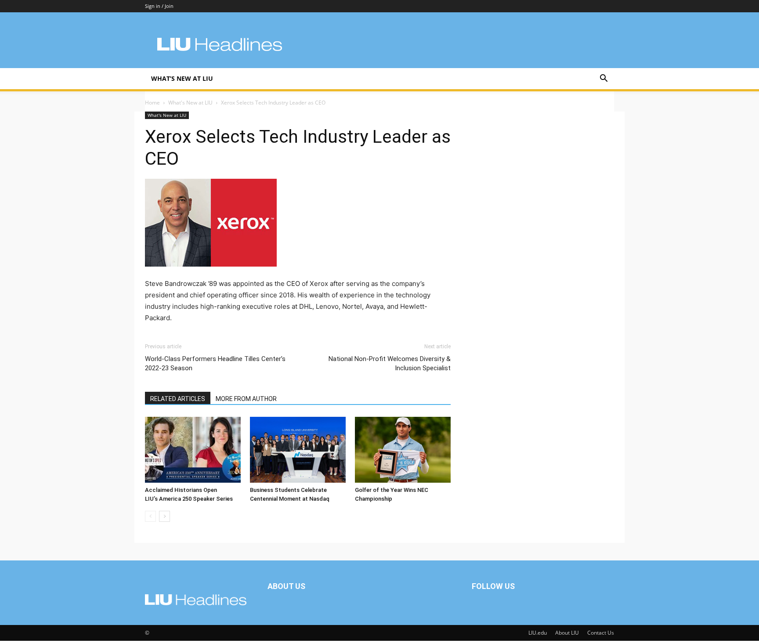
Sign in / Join (159, 6)
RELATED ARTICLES (177, 398)
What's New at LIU (190, 102)
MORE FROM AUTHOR (246, 398)
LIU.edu (537, 632)
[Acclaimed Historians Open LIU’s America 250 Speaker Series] (193, 450)
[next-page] (164, 516)
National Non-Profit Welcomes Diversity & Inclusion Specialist (390, 363)
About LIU (567, 632)
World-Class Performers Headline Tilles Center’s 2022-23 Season (215, 363)
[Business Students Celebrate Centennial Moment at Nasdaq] (298, 450)
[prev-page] (150, 516)
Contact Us (600, 632)
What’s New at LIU (182, 78)
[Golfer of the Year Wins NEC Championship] (403, 450)
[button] (603, 79)
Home (152, 102)
